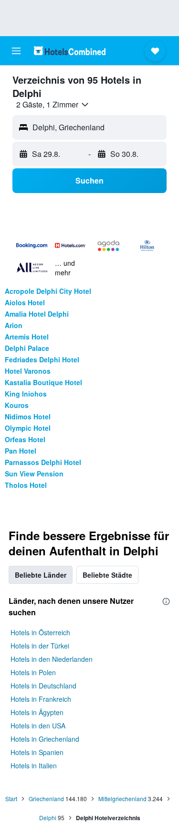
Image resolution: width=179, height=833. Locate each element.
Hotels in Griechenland (45, 739)
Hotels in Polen (33, 672)
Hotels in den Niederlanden (52, 659)
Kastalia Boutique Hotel (43, 382)
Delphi (47, 818)
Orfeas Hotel (25, 439)
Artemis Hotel (27, 336)
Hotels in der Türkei (40, 645)
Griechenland (46, 798)
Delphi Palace (27, 348)
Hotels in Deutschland (43, 685)
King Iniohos (26, 393)
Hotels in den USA (38, 725)
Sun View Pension (34, 473)
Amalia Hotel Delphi (37, 314)
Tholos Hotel (26, 485)
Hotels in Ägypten (37, 712)
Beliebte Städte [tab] (107, 575)
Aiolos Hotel (25, 302)
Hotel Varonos (28, 371)
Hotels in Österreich (40, 632)
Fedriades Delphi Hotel (42, 359)
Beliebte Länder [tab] (40, 575)
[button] (16, 50)
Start (11, 798)
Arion (13, 325)
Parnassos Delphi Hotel (43, 462)
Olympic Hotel (28, 428)
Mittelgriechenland (122, 798)
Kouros (17, 405)
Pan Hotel (20, 450)
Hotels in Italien (34, 765)
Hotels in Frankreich (41, 699)
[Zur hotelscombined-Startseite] (69, 50)
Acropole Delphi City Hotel (48, 291)
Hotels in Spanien (37, 752)
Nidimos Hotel (28, 416)
